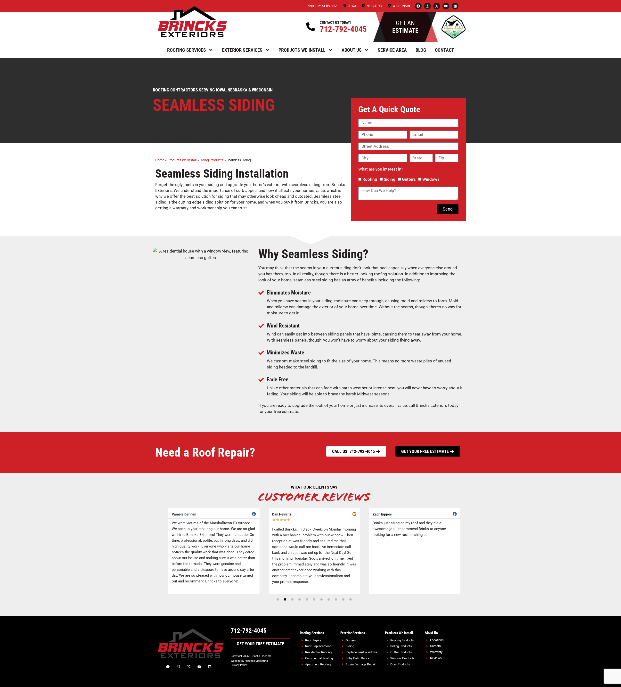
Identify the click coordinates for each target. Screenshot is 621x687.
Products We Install (302, 50)
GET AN (405, 26)
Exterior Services (242, 50)
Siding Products (211, 160)
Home (159, 160)
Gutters (409, 179)
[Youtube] (445, 6)
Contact (444, 50)
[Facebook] (418, 6)
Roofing (369, 179)
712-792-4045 (343, 29)
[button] (165, 550)
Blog (421, 50)
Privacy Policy (239, 665)
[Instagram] (427, 6)
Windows (431, 179)
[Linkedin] (455, 6)
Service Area (392, 50)
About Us (352, 50)
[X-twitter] (436, 6)
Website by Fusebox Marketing (249, 660)
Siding (389, 179)
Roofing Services (186, 50)
